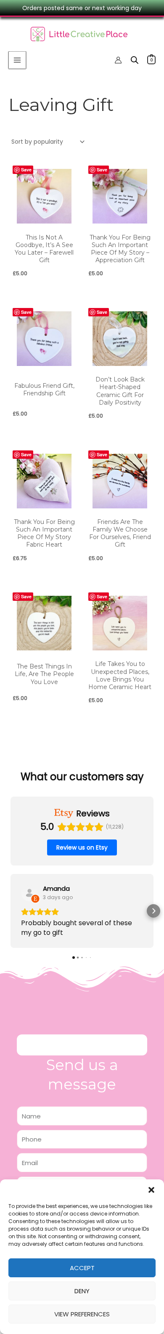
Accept (82, 1267)
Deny (82, 1291)
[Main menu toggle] (17, 60)
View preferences (82, 1314)
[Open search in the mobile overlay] (134, 59)
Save (26, 169)
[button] (151, 1190)
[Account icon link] (118, 60)
